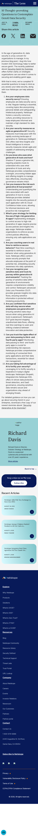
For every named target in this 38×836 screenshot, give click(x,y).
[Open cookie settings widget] (3, 832)
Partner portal (8, 719)
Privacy (5, 773)
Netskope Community (11, 643)
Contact (6, 723)
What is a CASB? (9, 628)
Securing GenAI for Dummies (20, 69)
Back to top (29, 469)
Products (6, 598)
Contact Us (7, 729)
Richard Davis (28, 23)
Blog (4, 638)
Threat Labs (7, 663)
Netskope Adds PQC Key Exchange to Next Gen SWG (17, 501)
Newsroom (7, 704)
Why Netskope (8, 593)
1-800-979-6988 (9, 734)
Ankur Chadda (9, 508)
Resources (7, 632)
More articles (13, 461)
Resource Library (9, 648)
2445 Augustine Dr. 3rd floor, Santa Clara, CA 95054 (14, 741)
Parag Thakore (9, 533)
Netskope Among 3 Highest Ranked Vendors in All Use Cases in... (16, 525)
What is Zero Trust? (10, 618)
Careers (6, 688)
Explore (6, 587)
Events (5, 694)
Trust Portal (7, 668)
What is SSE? (8, 613)
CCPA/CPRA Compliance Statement (16, 788)
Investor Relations (9, 699)
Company (7, 677)
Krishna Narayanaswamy (12, 557)
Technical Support (10, 658)
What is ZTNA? (8, 623)
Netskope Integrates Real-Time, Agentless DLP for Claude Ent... (15, 549)
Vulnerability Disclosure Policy (14, 778)
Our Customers (8, 709)
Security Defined (9, 653)
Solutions (6, 603)
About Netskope (9, 683)
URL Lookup (7, 673)
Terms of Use (8, 783)
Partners (6, 714)
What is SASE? (8, 608)
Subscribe (19, 483)
